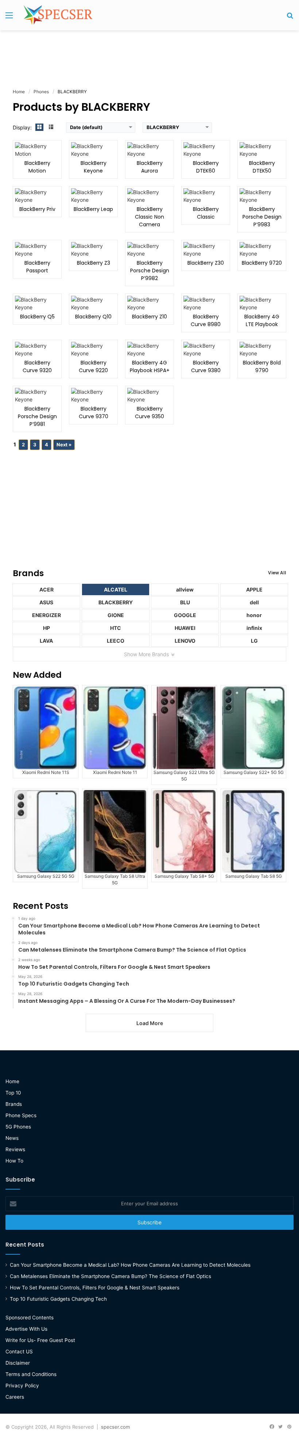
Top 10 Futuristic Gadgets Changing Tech (58, 1299)
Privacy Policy (22, 1385)
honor (254, 615)
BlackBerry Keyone (93, 166)
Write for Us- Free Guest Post (40, 1340)
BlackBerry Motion (37, 166)
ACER (46, 589)
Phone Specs (20, 1115)
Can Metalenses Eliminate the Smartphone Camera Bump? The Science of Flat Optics (110, 1276)
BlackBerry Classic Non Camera (149, 216)
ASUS (46, 602)
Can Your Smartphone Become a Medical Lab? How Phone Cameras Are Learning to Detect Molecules (130, 1265)
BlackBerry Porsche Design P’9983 (261, 216)
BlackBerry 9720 (262, 263)
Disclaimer (17, 1363)
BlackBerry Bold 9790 (262, 366)
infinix (254, 628)
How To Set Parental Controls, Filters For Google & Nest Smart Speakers (94, 1287)
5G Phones (18, 1127)
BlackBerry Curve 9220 (93, 366)
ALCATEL (115, 589)
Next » (64, 444)
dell (254, 602)
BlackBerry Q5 (37, 316)
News (12, 1138)
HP (46, 628)
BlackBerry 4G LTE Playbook (261, 320)
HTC (115, 628)
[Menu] (9, 18)
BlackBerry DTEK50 (262, 166)
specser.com (115, 1427)
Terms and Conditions (31, 1374)
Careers (14, 1397)
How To (14, 1161)
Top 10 (13, 1093)
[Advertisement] (149, 54)
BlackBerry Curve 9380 (206, 366)
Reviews (15, 1149)
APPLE (254, 589)
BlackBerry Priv (37, 209)
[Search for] (290, 18)
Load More (149, 1023)
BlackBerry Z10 (149, 316)
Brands (13, 1104)
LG (254, 641)
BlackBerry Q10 (93, 316)
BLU (185, 602)
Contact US (19, 1351)
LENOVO (185, 641)
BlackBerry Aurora (150, 166)
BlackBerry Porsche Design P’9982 (149, 270)
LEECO (115, 641)
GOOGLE (185, 615)
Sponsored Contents (29, 1317)
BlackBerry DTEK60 (206, 166)
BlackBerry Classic (206, 212)
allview (185, 589)
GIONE (116, 615)
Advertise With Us (26, 1329)
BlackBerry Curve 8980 (206, 320)
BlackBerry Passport (37, 266)
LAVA (46, 641)
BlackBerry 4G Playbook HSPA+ (150, 366)
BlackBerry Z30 (205, 263)
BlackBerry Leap (93, 209)
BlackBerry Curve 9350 (149, 412)
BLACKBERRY (115, 602)
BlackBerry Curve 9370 (93, 412)
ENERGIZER (46, 615)
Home (12, 1081)
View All (277, 573)
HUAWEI (185, 628)
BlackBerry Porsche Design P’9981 (37, 416)
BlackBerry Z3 (93, 263)
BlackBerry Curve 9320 (37, 366)
